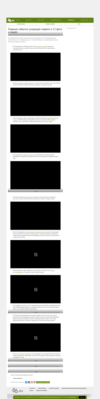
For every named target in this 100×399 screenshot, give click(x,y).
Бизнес (28, 20)
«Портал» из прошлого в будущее (22, 354)
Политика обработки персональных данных (74, 388)
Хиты (79, 24)
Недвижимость (56, 20)
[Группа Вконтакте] (29, 382)
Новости (71, 20)
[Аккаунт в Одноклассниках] (32, 382)
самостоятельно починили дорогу (35, 232)
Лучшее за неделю (50, 24)
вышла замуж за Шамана (32, 197)
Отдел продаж (42, 388)
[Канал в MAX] (34, 382)
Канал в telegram (54, 388)
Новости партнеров (41, 390)
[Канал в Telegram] (26, 382)
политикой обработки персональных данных (50, 397)
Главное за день (21, 24)
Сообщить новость (43, 382)
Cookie (31, 390)
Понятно (82, 397)
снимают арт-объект (28, 155)
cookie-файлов (72, 397)
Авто (18, 20)
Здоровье (41, 20)
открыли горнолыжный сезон (27, 83)
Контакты (32, 388)
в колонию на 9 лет (26, 305)
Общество (84, 20)
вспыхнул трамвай (41, 46)
